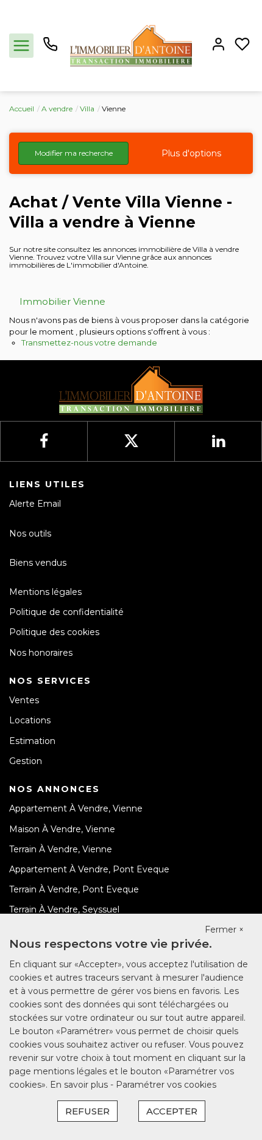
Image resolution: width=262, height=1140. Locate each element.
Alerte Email (35, 503)
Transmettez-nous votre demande (89, 342)
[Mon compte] (218, 45)
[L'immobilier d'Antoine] (131, 45)
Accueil (21, 108)
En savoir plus (80, 1084)
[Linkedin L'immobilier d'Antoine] (218, 441)
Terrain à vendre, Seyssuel (64, 909)
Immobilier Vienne (62, 301)
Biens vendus (37, 562)
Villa (87, 108)
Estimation (32, 740)
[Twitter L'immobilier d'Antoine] (131, 441)
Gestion (25, 761)
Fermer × (224, 929)
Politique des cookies (54, 632)
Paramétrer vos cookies (166, 1084)
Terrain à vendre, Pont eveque (74, 889)
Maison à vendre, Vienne (62, 829)
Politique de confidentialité (66, 611)
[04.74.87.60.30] (50, 48)
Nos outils (30, 533)
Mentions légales (45, 591)
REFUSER (87, 1111)
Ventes (24, 700)
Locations (30, 720)
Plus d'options (191, 153)
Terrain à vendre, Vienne (60, 849)
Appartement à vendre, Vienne (76, 808)
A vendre (57, 108)
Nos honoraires (41, 652)
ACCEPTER (171, 1111)
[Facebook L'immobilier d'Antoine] (44, 441)
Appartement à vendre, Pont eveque (89, 869)
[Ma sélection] (242, 45)
